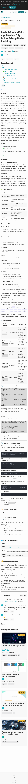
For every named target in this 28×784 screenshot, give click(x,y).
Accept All (12, 7)
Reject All (4, 7)
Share (17, 59)
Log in (14, 12)
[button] (25, 12)
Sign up (21, 12)
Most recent (23, 595)
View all (3, 85)
